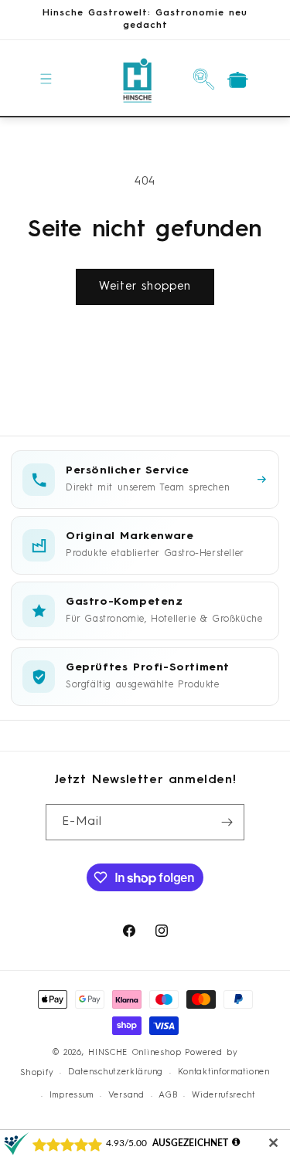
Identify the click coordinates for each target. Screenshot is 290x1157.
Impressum (71, 1095)
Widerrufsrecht (223, 1095)
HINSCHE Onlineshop (135, 1053)
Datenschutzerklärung (115, 1072)
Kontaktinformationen (224, 1072)
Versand (126, 1095)
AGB (168, 1095)
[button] (46, 79)
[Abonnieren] (227, 822)
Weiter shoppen (145, 287)
